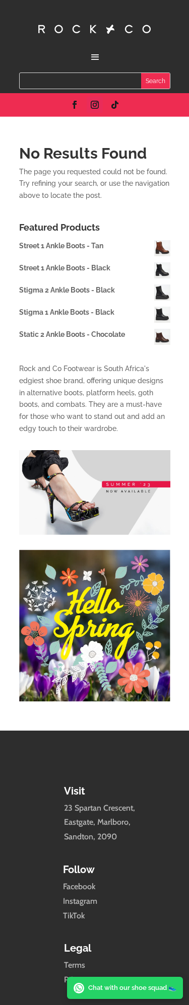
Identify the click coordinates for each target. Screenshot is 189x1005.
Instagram (80, 901)
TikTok (74, 915)
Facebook (79, 886)
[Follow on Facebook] (75, 105)
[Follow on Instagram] (95, 105)
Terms (74, 965)
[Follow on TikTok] (115, 105)
